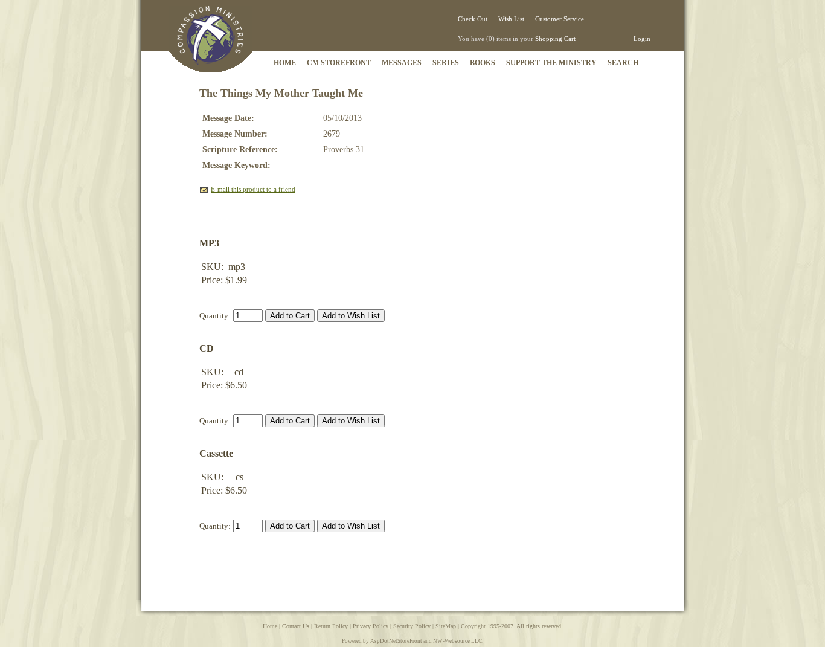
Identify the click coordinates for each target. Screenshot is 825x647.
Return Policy (331, 626)
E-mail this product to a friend (253, 189)
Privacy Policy (370, 626)
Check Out (472, 18)
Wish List (511, 18)
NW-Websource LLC (457, 641)
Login (642, 38)
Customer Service (559, 18)
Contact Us (295, 626)
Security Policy (412, 626)
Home (270, 626)
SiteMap (445, 626)
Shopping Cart (555, 38)
